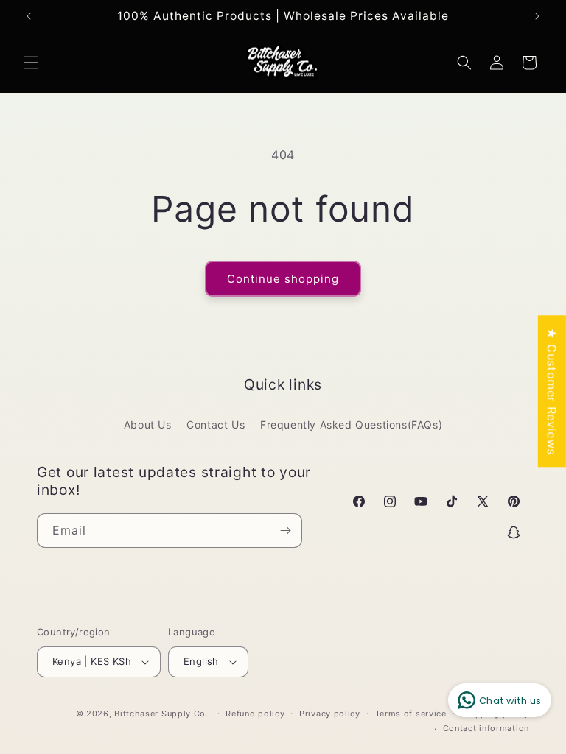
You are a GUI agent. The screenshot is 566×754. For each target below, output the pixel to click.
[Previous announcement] (29, 16)
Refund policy (255, 713)
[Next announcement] (537, 16)
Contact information (486, 728)
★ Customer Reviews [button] (552, 391)
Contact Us (215, 424)
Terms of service (411, 713)
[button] (31, 62)
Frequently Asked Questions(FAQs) (351, 424)
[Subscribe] (285, 530)
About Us (148, 424)
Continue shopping (283, 279)
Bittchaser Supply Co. (161, 713)
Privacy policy (329, 713)
